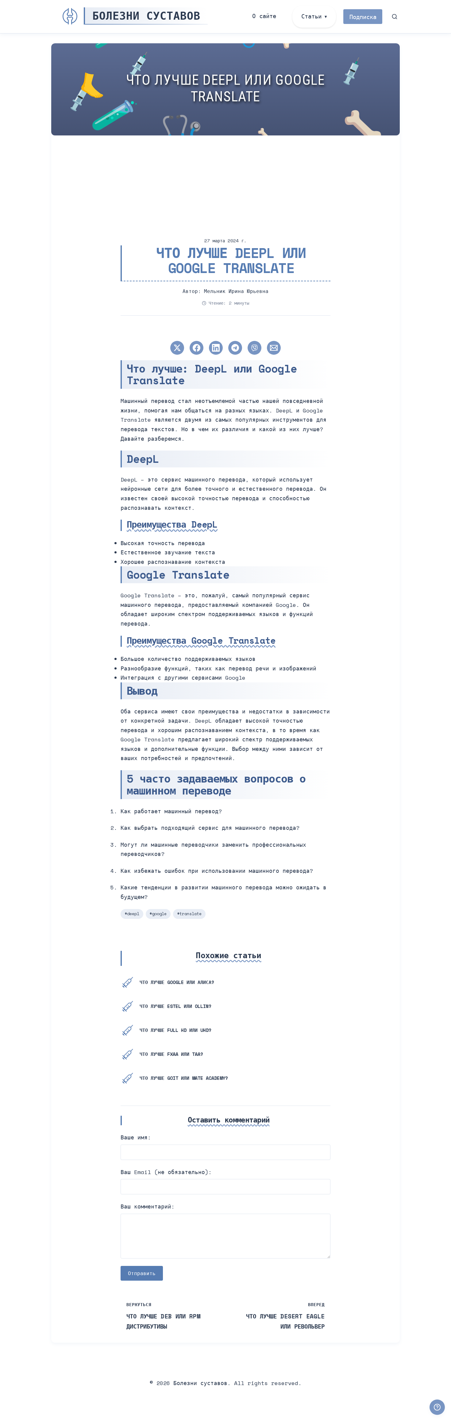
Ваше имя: (136, 1137)
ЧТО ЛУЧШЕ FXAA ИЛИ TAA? (171, 1054)
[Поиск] (395, 17)
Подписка (362, 16)
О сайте (264, 15)
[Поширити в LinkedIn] (216, 348)
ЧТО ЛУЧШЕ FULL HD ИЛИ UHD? (175, 1030)
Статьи (311, 16)
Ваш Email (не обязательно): (166, 1172)
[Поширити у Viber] (254, 348)
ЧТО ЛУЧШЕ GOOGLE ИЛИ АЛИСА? (177, 982)
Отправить (142, 1273)
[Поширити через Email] (274, 348)
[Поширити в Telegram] (235, 348)
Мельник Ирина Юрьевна (236, 291)
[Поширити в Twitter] (177, 348)
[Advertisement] (235, 181)
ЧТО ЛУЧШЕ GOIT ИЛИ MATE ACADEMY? (184, 1078)
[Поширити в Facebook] (196, 348)
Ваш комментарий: (148, 1206)
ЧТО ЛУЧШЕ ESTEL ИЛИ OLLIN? (175, 1006)
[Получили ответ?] (437, 1407)
